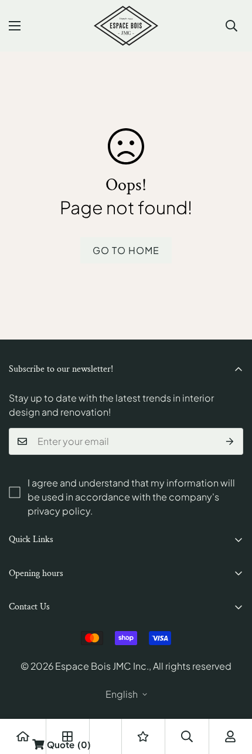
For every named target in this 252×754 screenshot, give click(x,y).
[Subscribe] (230, 441)
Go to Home (126, 250)
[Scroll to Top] (231, 692)
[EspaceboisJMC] (126, 26)
